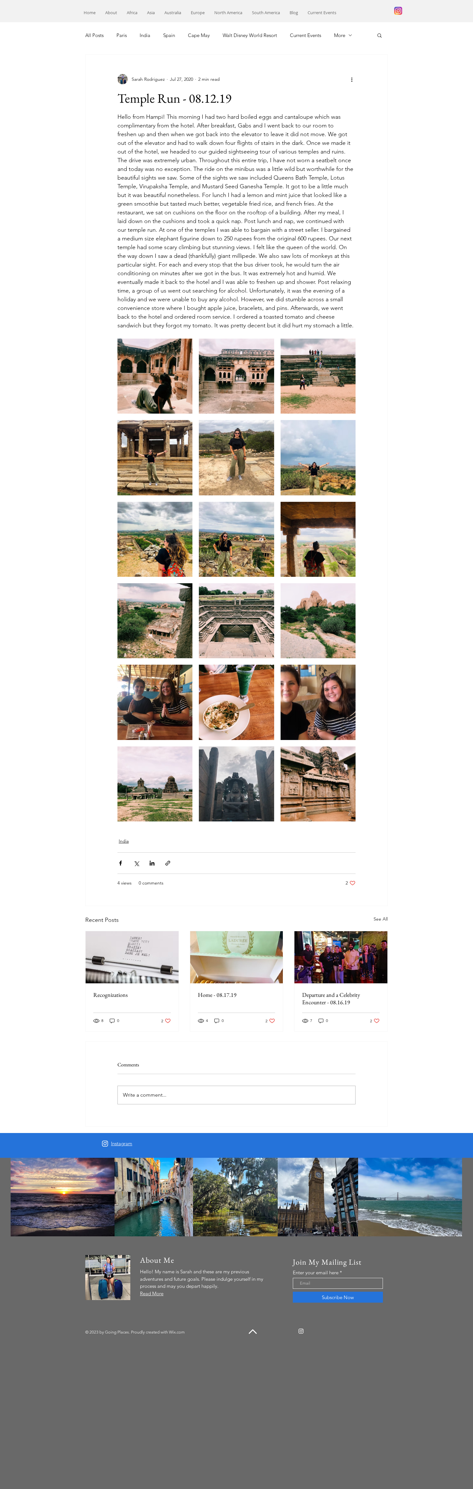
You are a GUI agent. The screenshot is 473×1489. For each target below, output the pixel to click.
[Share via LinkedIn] (152, 863)
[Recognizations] (132, 957)
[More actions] (352, 79)
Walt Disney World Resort (250, 35)
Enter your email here (316, 1272)
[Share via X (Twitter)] (136, 863)
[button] (132, 12)
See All (381, 919)
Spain (169, 35)
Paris (121, 35)
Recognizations (110, 994)
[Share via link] (168, 863)
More (339, 35)
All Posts (94, 35)
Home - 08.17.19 (217, 994)
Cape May (199, 35)
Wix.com (177, 1332)
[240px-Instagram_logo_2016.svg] (398, 11)
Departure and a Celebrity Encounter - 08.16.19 (331, 998)
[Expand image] (154, 376)
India (145, 35)
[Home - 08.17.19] (236, 957)
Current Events (305, 35)
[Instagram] (105, 1143)
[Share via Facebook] (120, 863)
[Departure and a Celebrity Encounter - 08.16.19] (340, 957)
